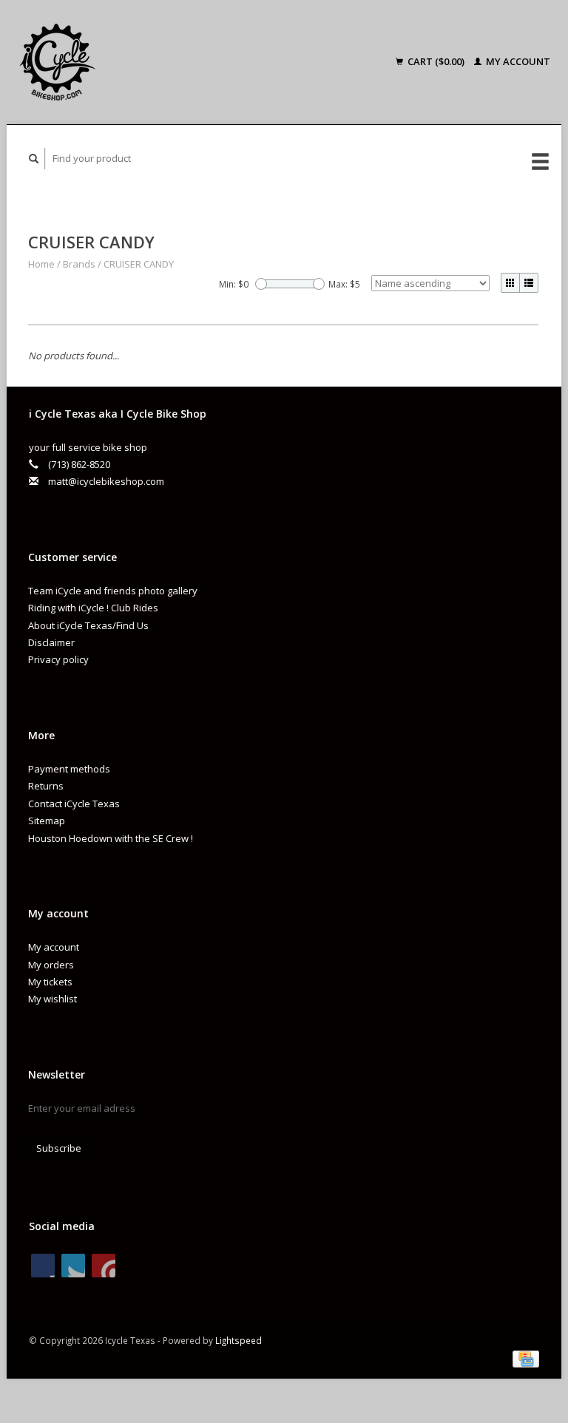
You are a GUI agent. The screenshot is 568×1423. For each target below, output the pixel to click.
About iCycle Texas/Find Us (88, 625)
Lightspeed (238, 1340)
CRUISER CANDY (139, 264)
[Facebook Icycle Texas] (43, 1265)
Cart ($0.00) (436, 61)
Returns (46, 785)
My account (517, 61)
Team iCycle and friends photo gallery (112, 590)
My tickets (50, 981)
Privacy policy (58, 659)
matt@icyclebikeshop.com (106, 481)
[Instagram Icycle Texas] (103, 1265)
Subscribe (58, 1148)
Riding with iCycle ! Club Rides (93, 607)
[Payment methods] (526, 1358)
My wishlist (52, 998)
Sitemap (46, 820)
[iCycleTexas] (108, 62)
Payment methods (69, 768)
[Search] (34, 158)
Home (41, 264)
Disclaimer (51, 642)
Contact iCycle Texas (74, 803)
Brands (79, 264)
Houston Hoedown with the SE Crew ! (110, 838)
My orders (51, 964)
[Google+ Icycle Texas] (73, 1265)
